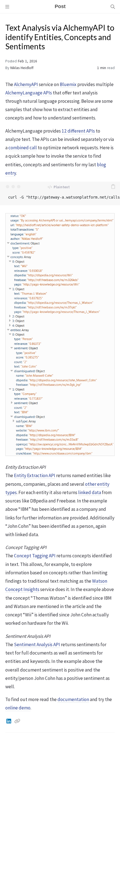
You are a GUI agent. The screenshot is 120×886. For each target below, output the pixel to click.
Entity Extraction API (34, 475)
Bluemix (68, 84)
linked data (89, 492)
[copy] (113, 187)
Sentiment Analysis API (37, 644)
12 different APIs (78, 131)
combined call (22, 148)
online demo (17, 708)
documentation (73, 699)
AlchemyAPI (26, 84)
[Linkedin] (9, 721)
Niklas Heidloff (21, 67)
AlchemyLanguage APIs (28, 93)
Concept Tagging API (34, 556)
